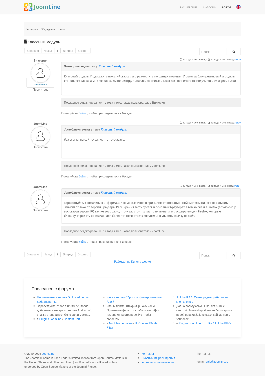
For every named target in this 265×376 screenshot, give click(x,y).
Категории (32, 29)
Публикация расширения (158, 358)
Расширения (189, 7)
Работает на (122, 261)
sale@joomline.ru (217, 361)
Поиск (61, 29)
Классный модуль (112, 66)
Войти (82, 113)
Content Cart (72, 319)
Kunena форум (141, 261)
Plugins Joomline (50, 319)
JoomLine (48, 353)
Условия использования (158, 362)
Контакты (148, 353)
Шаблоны (209, 7)
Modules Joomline (120, 323)
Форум (226, 7)
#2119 (237, 59)
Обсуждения (48, 29)
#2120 (237, 122)
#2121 (237, 185)
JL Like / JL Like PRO (217, 323)
